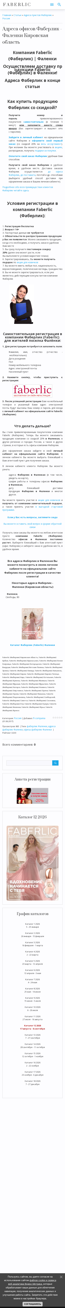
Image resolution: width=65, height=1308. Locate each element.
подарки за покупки (45, 150)
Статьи (17, 15)
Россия (6, 18)
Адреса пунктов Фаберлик (38, 15)
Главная (6, 15)
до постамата (28, 174)
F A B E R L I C (16, 4)
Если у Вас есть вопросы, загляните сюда (32, 517)
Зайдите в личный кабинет (26, 137)
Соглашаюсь (32, 1304)
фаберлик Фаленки (37, 726)
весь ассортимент (51, 143)
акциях (58, 147)
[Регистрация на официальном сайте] (32, 795)
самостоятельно (34, 121)
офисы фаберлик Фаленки (38, 729)
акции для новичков (27, 262)
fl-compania (39, 718)
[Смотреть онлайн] (32, 862)
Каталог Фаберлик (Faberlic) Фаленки (32, 644)
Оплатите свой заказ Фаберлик (28, 156)
